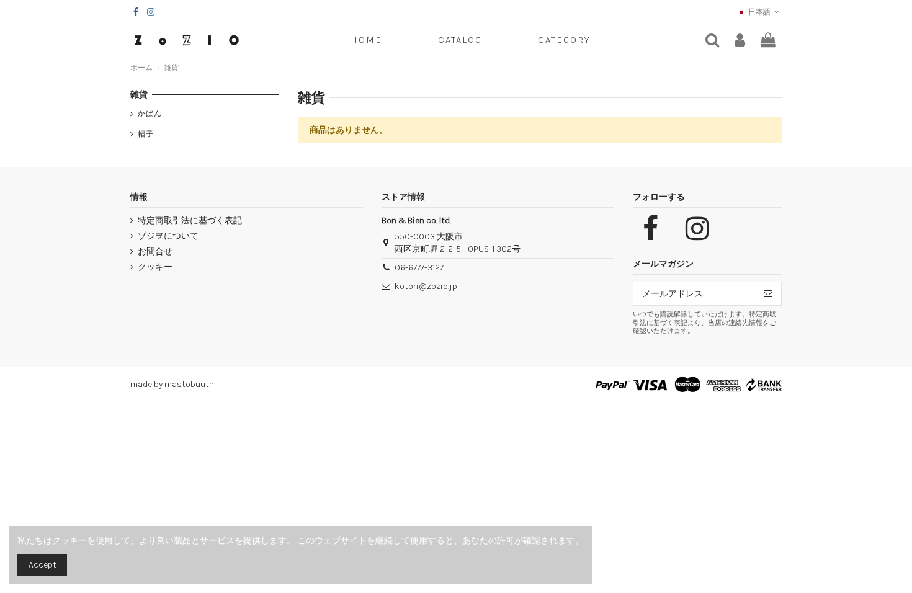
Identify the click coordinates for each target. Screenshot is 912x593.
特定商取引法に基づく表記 (190, 220)
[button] (564, 40)
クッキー (155, 267)
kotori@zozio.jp (426, 286)
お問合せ (155, 251)
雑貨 (139, 94)
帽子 (146, 134)
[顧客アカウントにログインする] (739, 40)
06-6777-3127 (419, 267)
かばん (150, 113)
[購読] (768, 294)
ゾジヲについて (168, 236)
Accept (42, 565)
